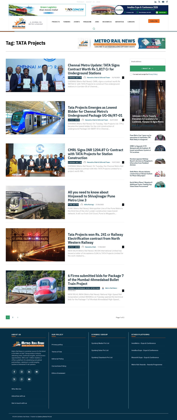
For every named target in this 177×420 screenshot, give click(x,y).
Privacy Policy (152, 74)
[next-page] (18, 317)
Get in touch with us (19, 403)
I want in (146, 68)
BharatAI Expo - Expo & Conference (145, 357)
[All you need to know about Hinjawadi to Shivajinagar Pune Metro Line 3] (35, 203)
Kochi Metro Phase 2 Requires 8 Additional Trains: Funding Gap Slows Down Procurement (141, 184)
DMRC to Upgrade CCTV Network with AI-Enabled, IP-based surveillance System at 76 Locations (140, 149)
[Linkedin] (29, 371)
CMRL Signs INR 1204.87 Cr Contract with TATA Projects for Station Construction (95, 153)
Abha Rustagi (89, 204)
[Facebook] (167, 2)
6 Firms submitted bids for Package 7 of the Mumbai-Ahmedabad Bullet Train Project (96, 279)
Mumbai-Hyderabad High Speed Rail (84, 288)
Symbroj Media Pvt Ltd (100, 343)
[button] (94, 28)
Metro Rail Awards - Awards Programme (146, 365)
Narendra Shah (90, 247)
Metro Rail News (111, 288)
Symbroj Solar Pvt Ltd (100, 350)
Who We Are (16, 389)
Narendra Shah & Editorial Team (98, 77)
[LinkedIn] (155, 2)
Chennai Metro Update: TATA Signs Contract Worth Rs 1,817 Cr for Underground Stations (94, 69)
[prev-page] (157, 84)
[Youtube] (163, 2)
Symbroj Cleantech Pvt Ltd (102, 357)
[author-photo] (85, 77)
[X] (14, 379)
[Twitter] (159, 2)
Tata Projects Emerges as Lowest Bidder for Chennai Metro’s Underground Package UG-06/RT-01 (95, 111)
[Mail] (36, 371)
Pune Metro (73, 205)
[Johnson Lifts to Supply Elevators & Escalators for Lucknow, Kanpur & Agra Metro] (148, 105)
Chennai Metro (75, 78)
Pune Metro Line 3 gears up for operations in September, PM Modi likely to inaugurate (140, 137)
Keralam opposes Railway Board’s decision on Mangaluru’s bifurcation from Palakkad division (141, 162)
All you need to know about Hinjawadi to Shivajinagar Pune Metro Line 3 (91, 196)
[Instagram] (21, 371)
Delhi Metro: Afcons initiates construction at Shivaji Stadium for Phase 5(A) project (141, 174)
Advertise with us (18, 396)
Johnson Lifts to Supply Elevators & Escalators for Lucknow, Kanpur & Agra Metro (148, 118)
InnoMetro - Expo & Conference (143, 343)
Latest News (74, 120)
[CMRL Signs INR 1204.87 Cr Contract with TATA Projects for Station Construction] (35, 161)
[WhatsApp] (21, 379)
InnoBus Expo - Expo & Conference (144, 350)
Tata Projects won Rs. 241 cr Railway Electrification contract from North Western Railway (95, 238)
